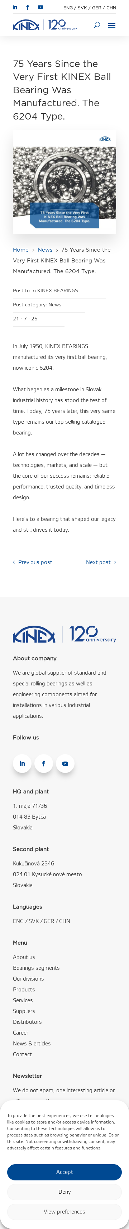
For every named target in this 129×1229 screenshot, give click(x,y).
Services (23, 1000)
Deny (64, 1192)
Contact (22, 1054)
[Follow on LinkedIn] (15, 7)
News (54, 305)
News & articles (32, 1043)
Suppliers (24, 1011)
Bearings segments (36, 968)
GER (96, 8)
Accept (64, 1172)
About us (24, 957)
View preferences (64, 1212)
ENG (68, 8)
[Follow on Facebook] (28, 7)
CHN (111, 8)
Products (24, 989)
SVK (82, 8)
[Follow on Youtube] (40, 7)
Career (20, 1033)
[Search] (97, 25)
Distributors (27, 1022)
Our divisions (28, 979)
